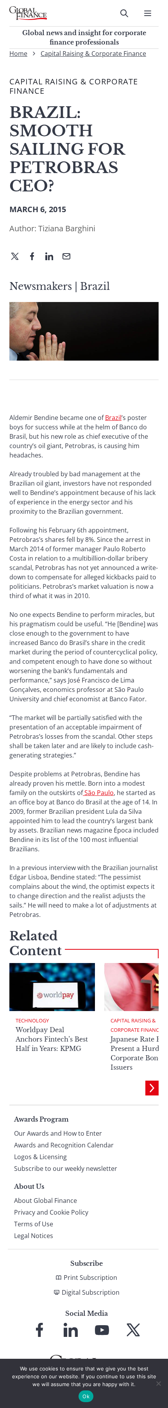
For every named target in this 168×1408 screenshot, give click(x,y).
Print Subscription (90, 1277)
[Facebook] (35, 257)
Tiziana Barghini (66, 228)
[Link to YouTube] (102, 1330)
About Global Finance (45, 1200)
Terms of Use (33, 1224)
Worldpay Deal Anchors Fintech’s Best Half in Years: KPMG (52, 1039)
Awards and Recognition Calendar (64, 1145)
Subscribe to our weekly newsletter (65, 1168)
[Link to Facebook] (39, 1330)
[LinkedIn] (52, 257)
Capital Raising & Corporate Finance (93, 53)
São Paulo (99, 792)
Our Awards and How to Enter (58, 1133)
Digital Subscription (91, 1292)
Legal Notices (33, 1235)
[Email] (69, 257)
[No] (158, 1383)
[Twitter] (18, 257)
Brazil (113, 417)
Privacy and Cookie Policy (51, 1212)
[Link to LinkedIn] (71, 1330)
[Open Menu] (147, 13)
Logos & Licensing (40, 1156)
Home (18, 53)
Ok (85, 1396)
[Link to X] (133, 1330)
